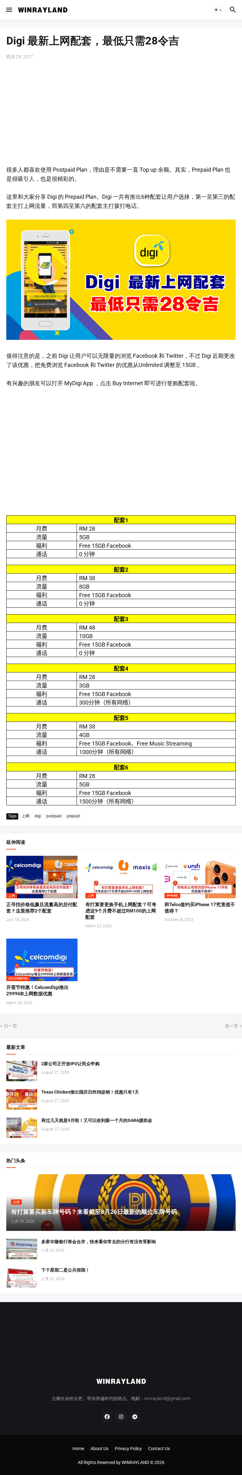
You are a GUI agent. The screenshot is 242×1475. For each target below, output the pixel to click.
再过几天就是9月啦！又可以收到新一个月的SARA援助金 (96, 1120)
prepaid (73, 816)
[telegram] (135, 1416)
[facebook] (107, 1416)
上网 (25, 816)
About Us (99, 1448)
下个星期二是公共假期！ (65, 1269)
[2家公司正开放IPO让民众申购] (21, 1071)
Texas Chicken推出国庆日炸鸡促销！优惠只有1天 (90, 1092)
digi (38, 816)
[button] (8, 9)
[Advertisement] (121, 113)
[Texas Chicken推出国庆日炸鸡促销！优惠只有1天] (21, 1099)
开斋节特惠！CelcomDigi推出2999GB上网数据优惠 (37, 991)
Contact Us (159, 1448)
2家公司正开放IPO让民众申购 (70, 1063)
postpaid (53, 816)
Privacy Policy (128, 1448)
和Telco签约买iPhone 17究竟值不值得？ (199, 908)
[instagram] (121, 1416)
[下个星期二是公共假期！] (21, 1277)
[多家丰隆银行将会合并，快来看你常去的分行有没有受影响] (21, 1249)
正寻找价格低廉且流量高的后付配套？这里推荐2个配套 (41, 908)
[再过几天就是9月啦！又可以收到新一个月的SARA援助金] (21, 1128)
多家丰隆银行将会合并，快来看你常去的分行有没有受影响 (98, 1241)
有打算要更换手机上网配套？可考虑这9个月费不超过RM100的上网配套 (120, 911)
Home (78, 1448)
